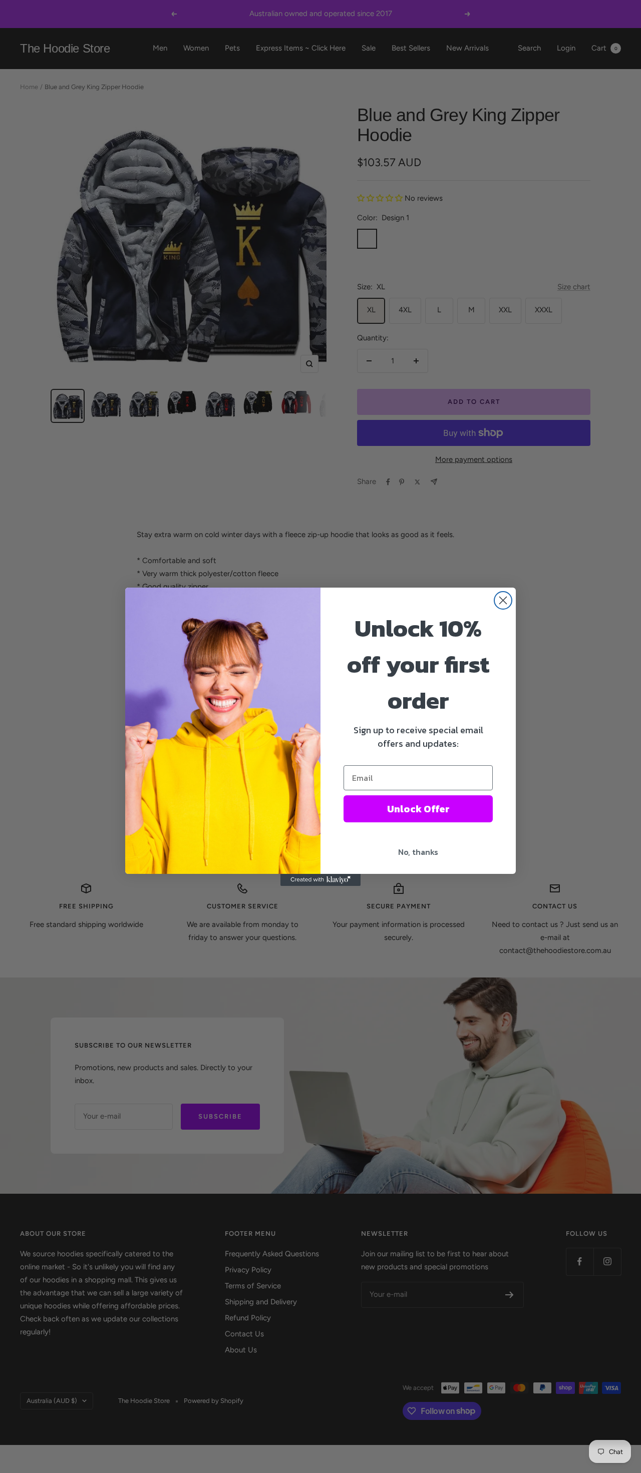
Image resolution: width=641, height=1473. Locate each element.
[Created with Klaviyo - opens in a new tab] (320, 880)
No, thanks (418, 852)
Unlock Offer (418, 808)
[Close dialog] (503, 600)
